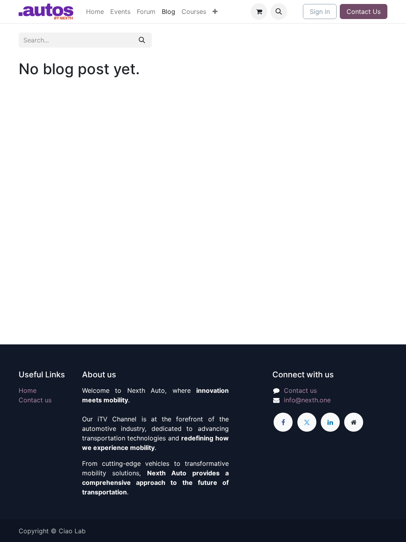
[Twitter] (306, 422)
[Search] (142, 40)
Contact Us (364, 11)
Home (27, 390)
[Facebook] (283, 422)
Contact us (35, 400)
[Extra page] (353, 422)
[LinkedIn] (330, 422)
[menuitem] (95, 11)
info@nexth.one (307, 400)
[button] (278, 11)
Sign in (320, 11)
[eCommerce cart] (259, 11)
